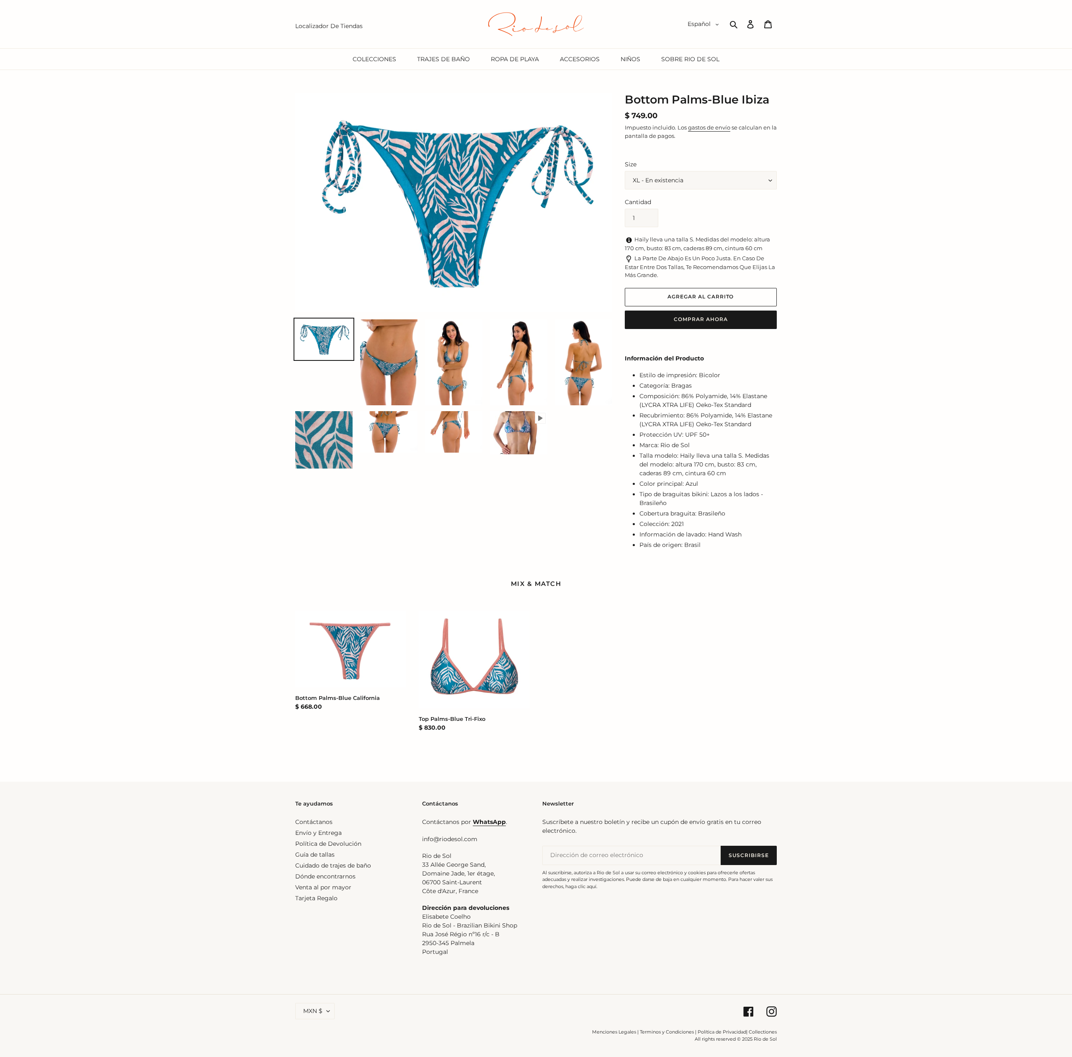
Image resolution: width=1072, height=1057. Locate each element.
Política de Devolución (328, 843)
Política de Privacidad (722, 1032)
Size (630, 164)
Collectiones (763, 1032)
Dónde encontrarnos (325, 876)
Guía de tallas (315, 854)
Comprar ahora (700, 319)
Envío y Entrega (318, 833)
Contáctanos (313, 822)
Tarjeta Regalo (316, 898)
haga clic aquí (580, 886)
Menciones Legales (614, 1032)
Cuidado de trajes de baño (333, 865)
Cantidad (638, 202)
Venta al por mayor (323, 887)
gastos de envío (709, 127)
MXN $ (312, 1011)
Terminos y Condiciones (667, 1032)
